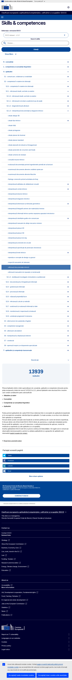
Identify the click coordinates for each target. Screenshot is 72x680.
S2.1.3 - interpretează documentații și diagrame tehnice (25, 111)
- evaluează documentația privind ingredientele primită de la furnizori (30, 164)
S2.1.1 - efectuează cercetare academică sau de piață (24, 101)
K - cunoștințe (8, 62)
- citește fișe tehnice (13, 120)
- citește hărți (11, 125)
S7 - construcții (9, 340)
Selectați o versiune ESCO (11, 31)
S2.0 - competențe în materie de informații (19, 86)
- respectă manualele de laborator (18, 262)
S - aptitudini (7, 71)
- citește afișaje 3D (13, 115)
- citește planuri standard (15, 140)
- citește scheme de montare (16, 155)
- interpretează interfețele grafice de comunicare (23, 218)
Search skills (35, 39)
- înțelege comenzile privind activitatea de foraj (22, 179)
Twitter (10, 455)
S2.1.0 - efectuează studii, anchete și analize (21, 96)
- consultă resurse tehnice (15, 160)
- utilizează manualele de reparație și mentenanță (23, 272)
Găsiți (36, 49)
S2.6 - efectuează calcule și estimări (18, 301)
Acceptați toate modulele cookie (21, 675)
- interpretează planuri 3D (15, 233)
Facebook (11, 460)
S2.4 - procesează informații (15, 292)
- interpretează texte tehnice (16, 252)
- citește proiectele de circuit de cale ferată (21, 150)
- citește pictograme (13, 130)
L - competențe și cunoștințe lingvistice (17, 67)
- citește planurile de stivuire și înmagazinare (22, 145)
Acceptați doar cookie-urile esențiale (52, 675)
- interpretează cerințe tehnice (17, 189)
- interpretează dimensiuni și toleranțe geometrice (23, 204)
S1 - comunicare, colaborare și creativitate (18, 76)
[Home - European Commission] (7, 6)
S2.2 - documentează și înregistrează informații (21, 282)
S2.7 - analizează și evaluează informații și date (22, 306)
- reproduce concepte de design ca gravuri (21, 257)
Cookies (4, 642)
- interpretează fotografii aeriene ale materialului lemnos (25, 208)
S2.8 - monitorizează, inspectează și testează (21, 311)
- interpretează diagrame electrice (18, 199)
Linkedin (10, 466)
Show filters (9, 54)
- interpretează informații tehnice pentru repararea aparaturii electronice (30, 213)
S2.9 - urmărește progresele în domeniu (19, 316)
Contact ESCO (6, 533)
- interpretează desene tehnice (17, 194)
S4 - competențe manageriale (14, 326)
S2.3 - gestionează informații (15, 287)
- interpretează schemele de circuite (19, 243)
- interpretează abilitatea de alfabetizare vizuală (23, 184)
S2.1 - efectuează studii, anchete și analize (20, 91)
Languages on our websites (11, 638)
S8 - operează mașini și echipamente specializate (20, 345)
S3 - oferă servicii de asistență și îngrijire (17, 321)
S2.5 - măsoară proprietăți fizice (16, 296)
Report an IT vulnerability (10, 634)
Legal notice (6, 649)
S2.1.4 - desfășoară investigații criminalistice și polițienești (26, 277)
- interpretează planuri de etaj (17, 238)
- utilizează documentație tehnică (18, 267)
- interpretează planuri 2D (15, 228)
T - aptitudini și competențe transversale (17, 350)
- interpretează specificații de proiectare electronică (24, 248)
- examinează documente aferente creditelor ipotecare (25, 169)
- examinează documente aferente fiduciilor (21, 174)
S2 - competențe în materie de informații (17, 81)
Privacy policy (6, 646)
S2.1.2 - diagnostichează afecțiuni (18, 106)
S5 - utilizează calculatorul (13, 331)
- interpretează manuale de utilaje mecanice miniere (24, 223)
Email (9, 471)
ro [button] (68, 7)
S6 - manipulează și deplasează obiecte (17, 336)
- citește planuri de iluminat (16, 135)
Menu (2, 17)
